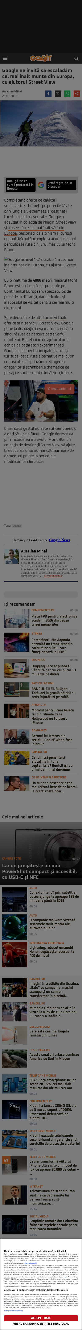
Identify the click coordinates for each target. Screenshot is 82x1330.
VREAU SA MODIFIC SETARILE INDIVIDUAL (41, 1324)
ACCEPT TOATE (41, 1318)
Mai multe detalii (31, 1263)
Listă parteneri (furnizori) (13, 1311)
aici (65, 1277)
